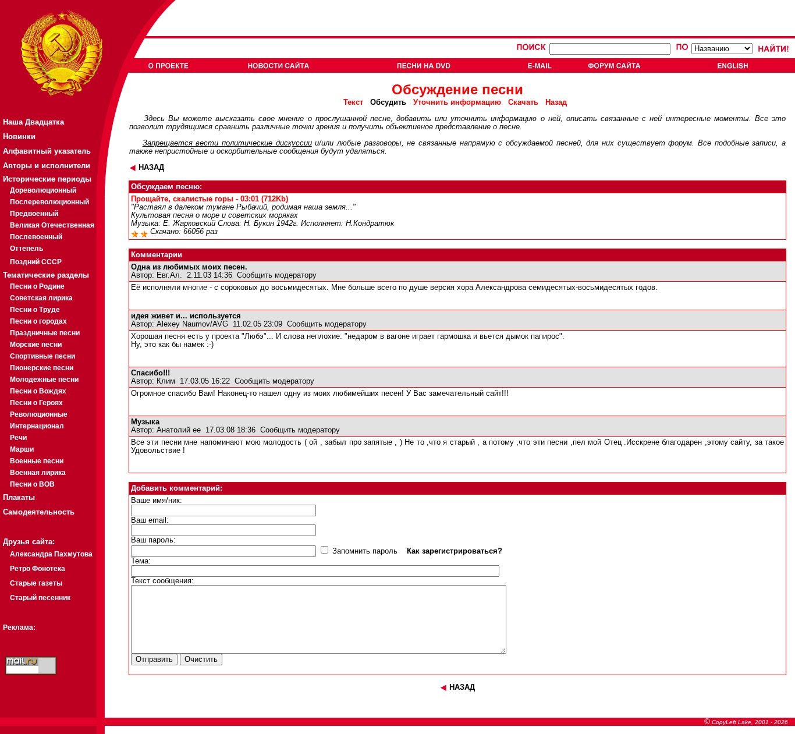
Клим (166, 381)
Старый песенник (40, 598)
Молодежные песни (44, 379)
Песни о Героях (36, 403)
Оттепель (26, 248)
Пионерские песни (41, 368)
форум (680, 143)
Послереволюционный (49, 202)
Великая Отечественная (52, 225)
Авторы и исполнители (46, 165)
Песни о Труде (35, 310)
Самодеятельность (38, 512)
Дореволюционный (43, 190)
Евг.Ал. (169, 275)
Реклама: (19, 627)
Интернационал (37, 426)
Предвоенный (34, 214)
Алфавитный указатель (47, 151)
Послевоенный (36, 237)
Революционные (39, 414)
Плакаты (19, 497)
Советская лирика (41, 298)
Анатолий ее (179, 430)
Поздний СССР (36, 262)
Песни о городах (38, 321)
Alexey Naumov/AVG (192, 324)
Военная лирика (38, 473)
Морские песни (36, 345)
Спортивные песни (42, 356)
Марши (22, 449)
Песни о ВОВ (32, 484)
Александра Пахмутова (51, 554)
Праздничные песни (45, 333)
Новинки (19, 136)
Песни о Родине (37, 286)
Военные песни (36, 461)
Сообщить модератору (277, 275)
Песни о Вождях (38, 391)
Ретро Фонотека (37, 569)
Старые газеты (36, 583)
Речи (18, 438)
